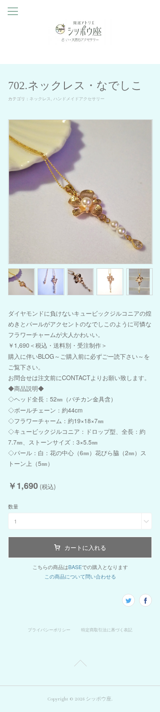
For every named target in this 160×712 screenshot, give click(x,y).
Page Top (80, 664)
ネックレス (40, 99)
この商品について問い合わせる (80, 576)
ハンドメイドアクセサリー (79, 99)
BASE (75, 566)
